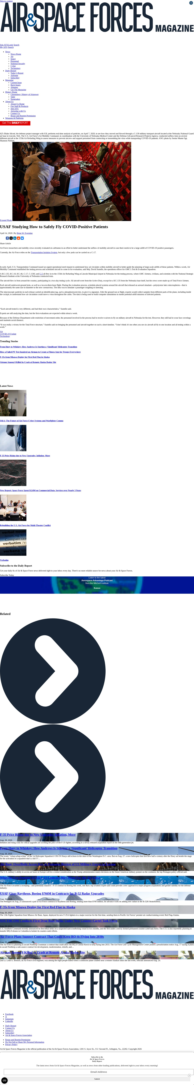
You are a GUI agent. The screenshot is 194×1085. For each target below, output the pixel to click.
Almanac (14, 87)
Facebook (9, 1014)
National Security (18, 63)
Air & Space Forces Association (18, 1035)
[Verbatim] (13, 555)
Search (16, 45)
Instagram (9, 1019)
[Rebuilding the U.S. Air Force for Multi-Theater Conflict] (13, 520)
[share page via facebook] (7, 239)
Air (12, 56)
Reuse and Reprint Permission (23, 116)
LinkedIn (9, 1021)
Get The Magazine (18, 90)
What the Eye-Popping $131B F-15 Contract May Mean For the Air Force (50, 877)
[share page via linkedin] (14, 239)
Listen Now (97, 592)
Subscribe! (15, 78)
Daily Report (10, 71)
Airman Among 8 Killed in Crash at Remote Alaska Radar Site (42, 952)
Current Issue (16, 82)
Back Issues (15, 85)
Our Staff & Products (19, 106)
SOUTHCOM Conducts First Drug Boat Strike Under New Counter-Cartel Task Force (58, 920)
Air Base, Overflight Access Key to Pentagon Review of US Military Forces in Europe (58, 864)
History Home (11, 92)
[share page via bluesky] (22, 239)
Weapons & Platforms (14, 118)
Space (13, 59)
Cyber (13, 66)
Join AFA (4, 45)
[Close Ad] (189, 1075)
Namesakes (15, 99)
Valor (13, 97)
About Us (9, 101)
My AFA (3, 47)
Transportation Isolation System (44, 252)
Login (10, 45)
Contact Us (15, 113)
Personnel (15, 61)
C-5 (41, 274)
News (7, 52)
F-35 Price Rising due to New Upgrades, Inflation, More (25, 456)
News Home (16, 54)
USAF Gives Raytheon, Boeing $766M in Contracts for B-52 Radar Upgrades (52, 893)
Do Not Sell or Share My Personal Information (24, 1042)
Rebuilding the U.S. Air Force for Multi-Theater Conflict (25, 525)
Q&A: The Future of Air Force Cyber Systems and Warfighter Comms (31, 421)
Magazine (9, 80)
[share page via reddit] (18, 239)
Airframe (14, 75)
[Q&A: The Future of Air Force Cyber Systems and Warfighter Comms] (13, 415)
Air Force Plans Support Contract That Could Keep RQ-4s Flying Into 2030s (52, 936)
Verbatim (4, 560)
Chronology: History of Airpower (25, 94)
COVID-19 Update (8, 334)
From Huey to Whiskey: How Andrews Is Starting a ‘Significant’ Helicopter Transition (58, 848)
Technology (15, 68)
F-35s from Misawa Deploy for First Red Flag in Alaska (37, 907)
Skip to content (6, 1)
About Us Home (17, 104)
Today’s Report (17, 73)
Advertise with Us (18, 111)
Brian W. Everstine (25, 233)
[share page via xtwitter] (11, 239)
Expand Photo (6, 220)
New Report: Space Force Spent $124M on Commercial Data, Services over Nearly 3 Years (40, 490)
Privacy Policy (11, 1044)
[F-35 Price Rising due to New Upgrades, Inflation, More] (13, 450)
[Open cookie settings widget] (4, 1080)
